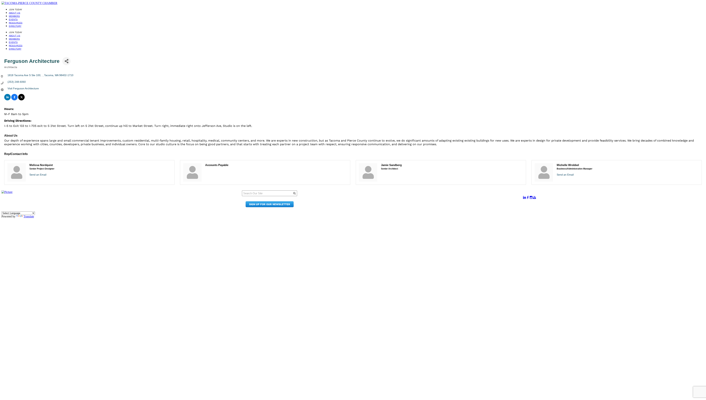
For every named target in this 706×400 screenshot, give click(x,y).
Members (14, 16)
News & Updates (423, 199)
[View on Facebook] (14, 99)
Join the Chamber (425, 206)
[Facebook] (527, 197)
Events (13, 19)
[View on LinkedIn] (7, 99)
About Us (14, 13)
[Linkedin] (524, 197)
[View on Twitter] (21, 99)
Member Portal (422, 195)
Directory (15, 26)
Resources (15, 23)
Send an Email (37, 174)
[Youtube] (534, 197)
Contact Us (420, 202)
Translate (29, 216)
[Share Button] (66, 61)
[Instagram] (531, 197)
